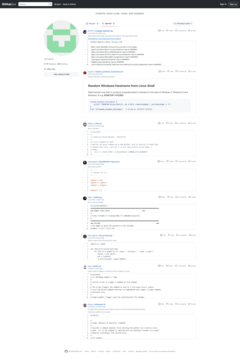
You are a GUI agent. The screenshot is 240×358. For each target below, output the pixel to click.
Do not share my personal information (162, 351)
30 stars (193, 123)
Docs (124, 351)
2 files (163, 71)
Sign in (223, 4)
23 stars (193, 266)
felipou (90, 123)
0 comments (181, 71)
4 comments (181, 31)
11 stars (193, 71)
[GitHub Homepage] (66, 351)
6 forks (170, 266)
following (63, 64)
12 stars (193, 161)
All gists (57, 4)
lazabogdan (93, 162)
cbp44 (90, 72)
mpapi (90, 304)
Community (116, 351)
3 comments (181, 123)
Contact (131, 351)
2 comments (181, 161)
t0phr (90, 197)
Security (101, 351)
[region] (139, 53)
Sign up (233, 4)
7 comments (182, 235)
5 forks (170, 123)
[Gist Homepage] (9, 4)
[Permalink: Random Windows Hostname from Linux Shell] (86, 85)
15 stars (193, 304)
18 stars (193, 31)
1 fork (171, 71)
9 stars (193, 235)
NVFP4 (91, 31)
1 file (162, 31)
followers (51, 64)
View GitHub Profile (62, 74)
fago (90, 266)
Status (108, 351)
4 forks (170, 31)
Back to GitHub (69, 4)
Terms (86, 351)
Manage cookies (141, 351)
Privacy (93, 351)
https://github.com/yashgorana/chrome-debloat (104, 38)
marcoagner (93, 235)
